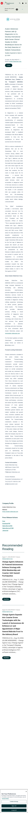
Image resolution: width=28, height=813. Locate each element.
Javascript (5, 530)
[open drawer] (25, 3)
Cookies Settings (14, 801)
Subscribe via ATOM (7, 528)
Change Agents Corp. (7, 558)
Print (3, 521)
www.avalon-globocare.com (12, 333)
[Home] (7, 3)
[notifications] (22, 3)
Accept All (14, 810)
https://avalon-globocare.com (10, 511)
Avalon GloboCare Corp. (15, 61)
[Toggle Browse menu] (22, 9)
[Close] (26, 791)
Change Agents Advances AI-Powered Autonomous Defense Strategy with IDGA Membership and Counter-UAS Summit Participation (12, 569)
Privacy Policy (5, 798)
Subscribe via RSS (7, 526)
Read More (6, 599)
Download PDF (6, 523)
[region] (14, 801)
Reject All (14, 805)
